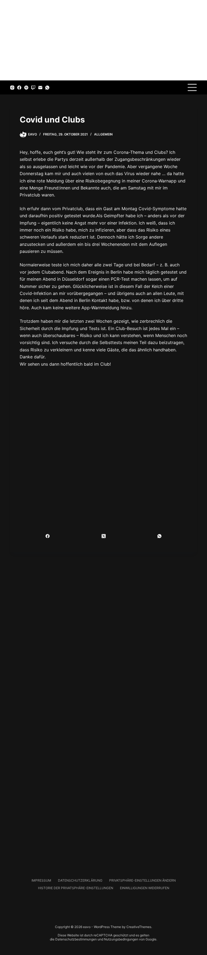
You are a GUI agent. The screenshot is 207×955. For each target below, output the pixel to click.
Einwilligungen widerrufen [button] (144, 888)
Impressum (41, 880)
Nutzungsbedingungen (121, 939)
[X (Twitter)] (103, 536)
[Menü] (192, 87)
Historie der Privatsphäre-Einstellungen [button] (75, 888)
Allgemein (103, 134)
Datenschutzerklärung (80, 880)
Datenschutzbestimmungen (76, 939)
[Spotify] (26, 88)
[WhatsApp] (47, 88)
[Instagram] (12, 88)
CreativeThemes (138, 927)
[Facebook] (19, 88)
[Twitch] (33, 88)
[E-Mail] (40, 88)
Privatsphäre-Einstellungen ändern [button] (142, 880)
